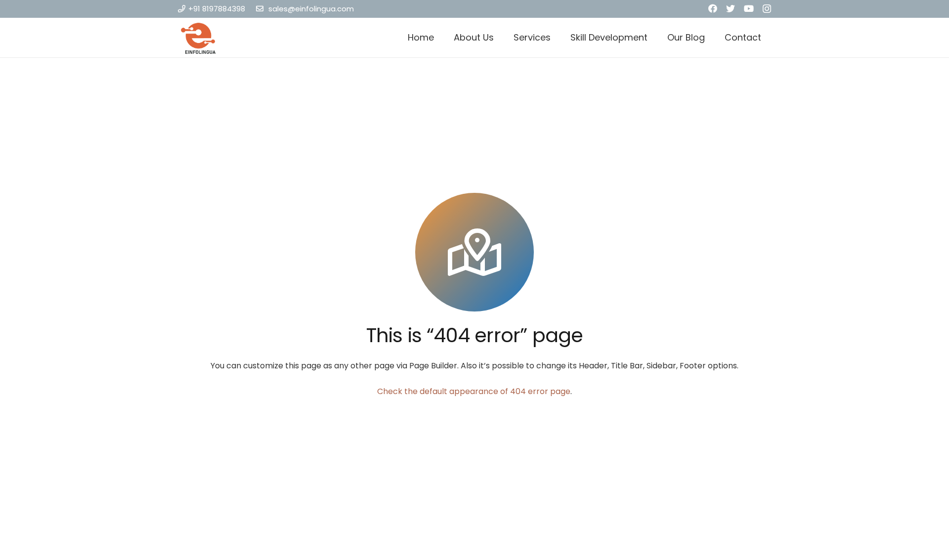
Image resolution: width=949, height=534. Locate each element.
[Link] (198, 37)
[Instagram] (767, 9)
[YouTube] (749, 8)
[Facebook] (712, 8)
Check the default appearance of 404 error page (473, 391)
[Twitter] (730, 8)
